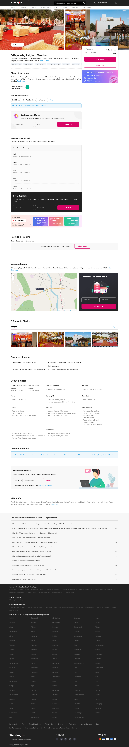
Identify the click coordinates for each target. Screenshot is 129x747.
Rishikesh (77, 659)
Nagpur (33, 681)
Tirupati (97, 627)
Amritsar (55, 695)
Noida (97, 686)
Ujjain (11, 717)
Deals (65, 7)
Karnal (33, 704)
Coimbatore (13, 713)
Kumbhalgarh (99, 645)
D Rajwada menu (69, 592)
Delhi (75, 668)
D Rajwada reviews (31, 592)
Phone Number (29, 481)
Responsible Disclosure (32, 728)
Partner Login (13, 724)
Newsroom (61, 724)
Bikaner (33, 654)
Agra (32, 686)
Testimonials (72, 724)
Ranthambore (13, 663)
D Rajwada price (57, 592)
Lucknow (12, 677)
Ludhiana (12, 690)
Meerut (54, 699)
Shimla (33, 713)
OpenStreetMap (67, 310)
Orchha (97, 632)
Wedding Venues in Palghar (17, 607)
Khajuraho (55, 663)
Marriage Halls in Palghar (35, 607)
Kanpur (54, 686)
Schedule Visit (99, 306)
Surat (75, 686)
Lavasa (76, 632)
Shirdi (33, 663)
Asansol (12, 650)
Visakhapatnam (79, 695)
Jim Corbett (56, 618)
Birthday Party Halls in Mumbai (103, 455)
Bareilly (33, 632)
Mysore (55, 650)
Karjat (54, 641)
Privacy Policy (49, 724)
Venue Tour (100, 65)
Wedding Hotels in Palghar (17, 600)
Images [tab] (14, 327)
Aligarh (33, 627)
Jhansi (54, 659)
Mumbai (55, 668)
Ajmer (11, 636)
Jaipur (97, 672)
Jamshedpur (78, 636)
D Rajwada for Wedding (52, 589)
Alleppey (55, 654)
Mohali (11, 654)
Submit (68, 207)
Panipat (54, 717)
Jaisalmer (77, 618)
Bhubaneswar (13, 695)
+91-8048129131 (15, 89)
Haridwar (98, 659)
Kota (96, 618)
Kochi (11, 704)
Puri (75, 681)
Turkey (76, 645)
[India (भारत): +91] (18, 480)
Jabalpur (98, 708)
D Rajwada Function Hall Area (103, 589)
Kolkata (11, 672)
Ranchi (97, 699)
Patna (54, 681)
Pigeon (60, 310)
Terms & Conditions (35, 724)
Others (97, 650)
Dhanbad (55, 632)
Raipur (11, 708)
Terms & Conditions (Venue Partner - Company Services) (60, 728)
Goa (96, 677)
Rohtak (11, 618)
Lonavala (77, 654)
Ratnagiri (12, 641)
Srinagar (98, 636)
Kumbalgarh (13, 632)
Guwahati (12, 699)
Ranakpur (34, 645)
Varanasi (34, 695)
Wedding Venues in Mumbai (74, 455)
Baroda (33, 690)
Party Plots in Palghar (102, 607)
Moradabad (34, 668)
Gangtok (76, 641)
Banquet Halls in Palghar (66, 607)
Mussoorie (34, 659)
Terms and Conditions (45, 485)
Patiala (97, 641)
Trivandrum (77, 650)
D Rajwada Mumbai (37, 589)
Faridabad (77, 690)
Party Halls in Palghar (51, 607)
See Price (68, 124)
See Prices (100, 59)
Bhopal (97, 690)
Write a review (82, 246)
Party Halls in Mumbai (48, 455)
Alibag (33, 641)
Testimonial (74, 7)
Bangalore (34, 672)
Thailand (12, 645)
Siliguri (54, 713)
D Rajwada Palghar (23, 589)
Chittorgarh (34, 618)
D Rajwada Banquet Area (85, 589)
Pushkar (55, 645)
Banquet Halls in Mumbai (24, 455)
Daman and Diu (79, 717)
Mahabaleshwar (79, 663)
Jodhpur (76, 699)
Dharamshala (78, 627)
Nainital (54, 636)
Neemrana (98, 654)
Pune (75, 672)
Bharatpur (34, 650)
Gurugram (55, 690)
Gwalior (76, 708)
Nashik (97, 695)
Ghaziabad (77, 677)
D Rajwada (12, 589)
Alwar (11, 627)
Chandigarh (13, 681)
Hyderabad (99, 668)
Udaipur (11, 686)
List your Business (86, 724)
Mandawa (34, 622)
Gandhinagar (78, 713)
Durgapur (55, 627)
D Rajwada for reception (68, 589)
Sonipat (97, 663)
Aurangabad (35, 717)
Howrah (54, 704)
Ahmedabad (56, 677)
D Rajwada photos (44, 592)
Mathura (12, 622)
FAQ (23, 724)
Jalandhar (55, 708)
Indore (33, 677)
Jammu (97, 622)
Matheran (34, 636)
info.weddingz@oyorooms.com (21, 739)
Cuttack (97, 713)
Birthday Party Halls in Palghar (85, 607)
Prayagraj (98, 704)
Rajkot (33, 708)
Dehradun (77, 704)
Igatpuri (11, 659)
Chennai (55, 672)
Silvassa (12, 668)
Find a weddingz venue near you (65, 3)
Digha (76, 622)
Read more (21, 81)
